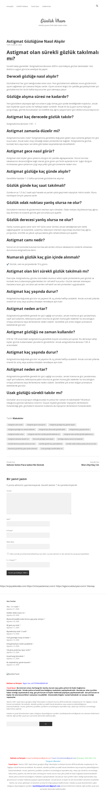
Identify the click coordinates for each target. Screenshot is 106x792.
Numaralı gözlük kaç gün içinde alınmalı (22, 448)
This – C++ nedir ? (13, 607)
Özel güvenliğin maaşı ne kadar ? (18, 638)
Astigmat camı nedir (15, 425)
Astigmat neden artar (16, 434)
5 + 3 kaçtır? (11, 560)
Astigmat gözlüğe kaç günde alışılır (62, 425)
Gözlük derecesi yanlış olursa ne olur (21, 444)
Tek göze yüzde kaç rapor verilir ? (19, 650)
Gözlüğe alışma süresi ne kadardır (70, 439)
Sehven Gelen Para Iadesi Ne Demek (25, 464)
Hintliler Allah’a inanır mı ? (16, 613)
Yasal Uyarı (35, 6)
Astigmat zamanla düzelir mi (18, 439)
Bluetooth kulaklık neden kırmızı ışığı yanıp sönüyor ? (26, 619)
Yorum (9, 491)
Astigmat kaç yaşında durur (79, 429)
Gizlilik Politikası (22, 6)
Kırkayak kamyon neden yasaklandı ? (20, 644)
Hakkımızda (46, 6)
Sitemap (91, 586)
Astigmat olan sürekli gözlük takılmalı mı (78, 434)
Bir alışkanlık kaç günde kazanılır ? (19, 662)
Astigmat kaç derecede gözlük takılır (52, 429)
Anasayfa (10, 6)
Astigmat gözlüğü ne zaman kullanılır (21, 429)
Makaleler (18, 418)
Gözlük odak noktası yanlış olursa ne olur (81, 444)
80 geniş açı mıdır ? (13, 625)
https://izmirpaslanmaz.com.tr (41, 586)
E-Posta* (10, 531)
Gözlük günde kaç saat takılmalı (50, 444)
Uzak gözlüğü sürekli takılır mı (52, 448)
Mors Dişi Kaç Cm (90, 464)
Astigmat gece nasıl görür (36, 425)
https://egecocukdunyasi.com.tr (71, 586)
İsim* (8, 519)
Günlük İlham (53, 21)
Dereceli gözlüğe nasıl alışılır (43, 439)
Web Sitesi (10, 542)
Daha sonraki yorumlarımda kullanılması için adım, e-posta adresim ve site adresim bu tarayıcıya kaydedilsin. (49, 554)
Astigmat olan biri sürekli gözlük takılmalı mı (44, 434)
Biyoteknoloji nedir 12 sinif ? (17, 631)
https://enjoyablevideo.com (13, 586)
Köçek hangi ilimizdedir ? (16, 656)
